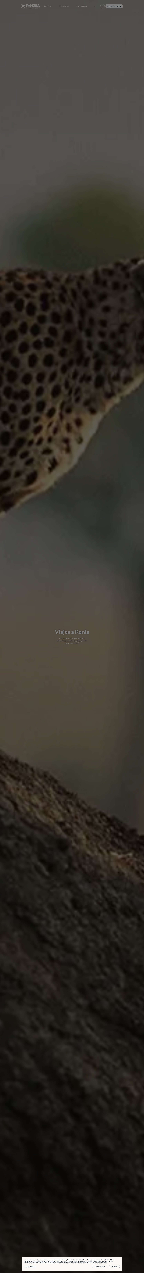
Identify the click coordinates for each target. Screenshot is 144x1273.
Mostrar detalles (30, 1266)
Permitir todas (100, 1266)
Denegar (114, 1266)
